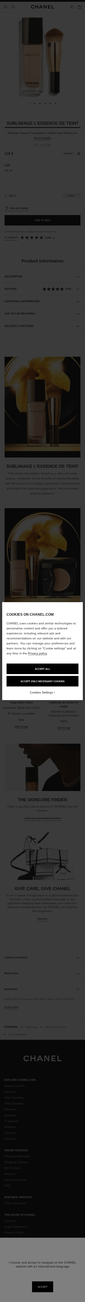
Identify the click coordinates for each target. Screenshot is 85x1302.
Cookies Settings (41, 692)
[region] (42, 651)
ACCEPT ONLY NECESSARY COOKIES (42, 681)
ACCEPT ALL (42, 668)
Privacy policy (37, 653)
